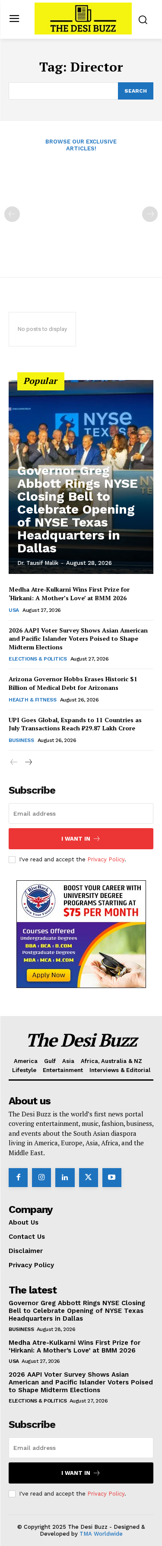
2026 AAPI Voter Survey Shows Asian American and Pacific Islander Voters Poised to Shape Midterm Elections (78, 638)
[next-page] (27, 762)
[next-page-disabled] (150, 214)
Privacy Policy (105, 859)
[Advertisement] (81, 208)
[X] (88, 1177)
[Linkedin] (64, 1177)
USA (14, 610)
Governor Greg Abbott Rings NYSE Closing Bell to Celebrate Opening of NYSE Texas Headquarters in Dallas (77, 509)
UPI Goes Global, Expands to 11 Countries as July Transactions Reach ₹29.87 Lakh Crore (75, 724)
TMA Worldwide (101, 1533)
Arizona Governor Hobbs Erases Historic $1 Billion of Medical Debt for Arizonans (73, 683)
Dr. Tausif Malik (37, 563)
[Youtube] (111, 1177)
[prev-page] (12, 214)
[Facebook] (18, 1177)
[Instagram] (41, 1177)
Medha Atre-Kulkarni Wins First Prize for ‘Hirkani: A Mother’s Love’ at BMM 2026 (69, 593)
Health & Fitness (32, 700)
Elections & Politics (38, 659)
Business (21, 740)
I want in (75, 838)
